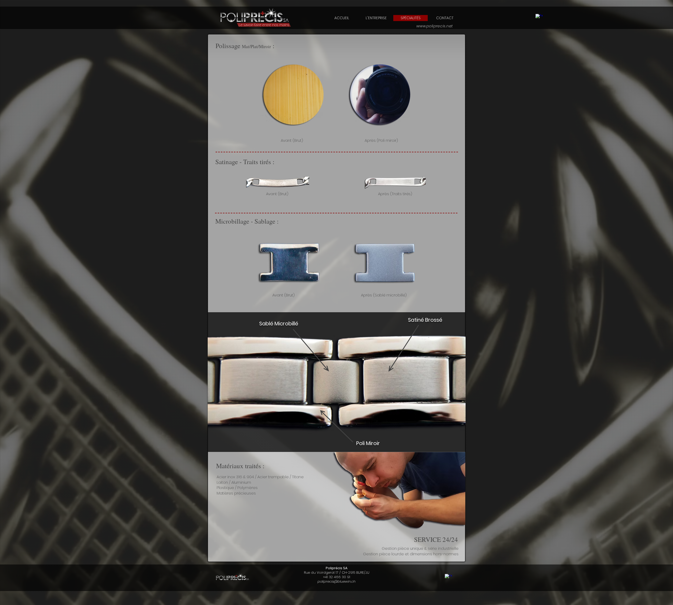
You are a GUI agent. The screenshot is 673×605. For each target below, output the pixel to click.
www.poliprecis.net (434, 26)
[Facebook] (539, 17)
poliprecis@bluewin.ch (336, 581)
